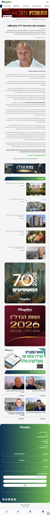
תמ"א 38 (21, 460)
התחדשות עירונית (19, 454)
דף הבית (42, 19)
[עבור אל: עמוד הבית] (7, 2)
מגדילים (44, 37)
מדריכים (45, 460)
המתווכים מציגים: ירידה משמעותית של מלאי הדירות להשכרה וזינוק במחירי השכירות (15, 414)
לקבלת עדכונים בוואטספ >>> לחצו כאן (36, 155)
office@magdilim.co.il (42, 436)
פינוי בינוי (45, 454)
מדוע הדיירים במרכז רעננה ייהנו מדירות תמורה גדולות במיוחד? (15, 216)
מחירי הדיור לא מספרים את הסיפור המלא (36, 412)
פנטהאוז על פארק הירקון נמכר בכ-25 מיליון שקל (14, 183)
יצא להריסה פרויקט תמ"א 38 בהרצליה (16, 199)
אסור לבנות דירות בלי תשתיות (38, 390)
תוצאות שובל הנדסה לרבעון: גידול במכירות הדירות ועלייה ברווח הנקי (15, 248)
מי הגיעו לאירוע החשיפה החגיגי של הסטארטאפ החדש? (15, 232)
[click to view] (25, 13)
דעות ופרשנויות (35, 19)
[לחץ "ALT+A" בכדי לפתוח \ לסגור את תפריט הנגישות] (48, 513)
